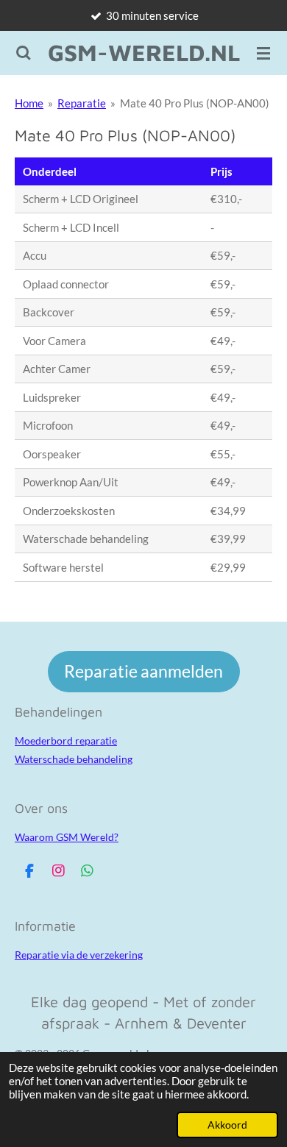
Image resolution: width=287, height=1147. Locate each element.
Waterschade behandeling (73, 759)
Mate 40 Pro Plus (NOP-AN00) (194, 103)
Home (29, 103)
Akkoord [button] (227, 1125)
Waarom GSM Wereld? (66, 837)
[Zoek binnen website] (23, 53)
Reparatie (81, 103)
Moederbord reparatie (66, 740)
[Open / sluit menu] (263, 53)
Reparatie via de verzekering (79, 954)
